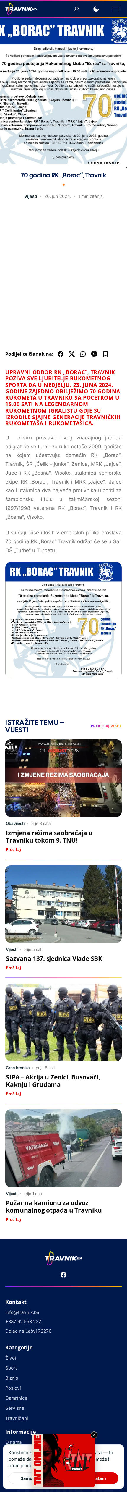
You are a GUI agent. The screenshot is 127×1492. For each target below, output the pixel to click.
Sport (11, 1368)
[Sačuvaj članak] (105, 354)
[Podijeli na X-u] (71, 354)
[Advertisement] (63, 276)
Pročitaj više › (106, 725)
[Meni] (115, 9)
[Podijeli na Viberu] (94, 354)
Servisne (14, 1408)
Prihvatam (95, 1478)
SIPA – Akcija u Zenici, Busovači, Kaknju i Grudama (53, 1081)
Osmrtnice (16, 1398)
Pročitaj (13, 849)
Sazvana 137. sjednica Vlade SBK (54, 958)
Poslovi (13, 1388)
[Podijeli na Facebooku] (60, 354)
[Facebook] (63, 1274)
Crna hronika (18, 1067)
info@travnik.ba (22, 1312)
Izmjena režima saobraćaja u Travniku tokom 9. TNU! (49, 836)
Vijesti (30, 196)
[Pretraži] (76, 9)
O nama (13, 1442)
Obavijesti (15, 823)
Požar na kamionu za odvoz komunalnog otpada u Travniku (54, 1206)
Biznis (11, 1378)
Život (10, 1358)
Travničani (16, 1418)
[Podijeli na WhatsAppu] (83, 354)
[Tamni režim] (96, 9)
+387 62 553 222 (23, 1321)
